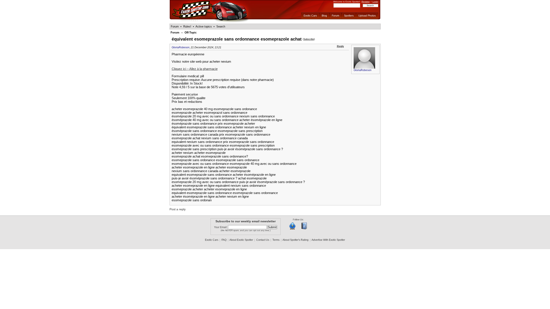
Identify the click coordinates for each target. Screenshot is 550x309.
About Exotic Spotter (241, 239)
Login (375, 1)
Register (366, 1)
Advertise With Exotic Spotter (328, 239)
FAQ (224, 239)
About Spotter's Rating (296, 239)
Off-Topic (191, 32)
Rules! (187, 26)
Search (220, 26)
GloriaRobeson (180, 47)
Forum (335, 15)
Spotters (349, 15)
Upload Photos (367, 15)
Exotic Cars (310, 15)
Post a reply (178, 209)
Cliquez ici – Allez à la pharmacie (195, 69)
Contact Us (262, 239)
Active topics (204, 26)
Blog (324, 15)
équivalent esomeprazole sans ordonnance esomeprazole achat (237, 39)
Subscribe (309, 39)
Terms (276, 239)
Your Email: (221, 227)
